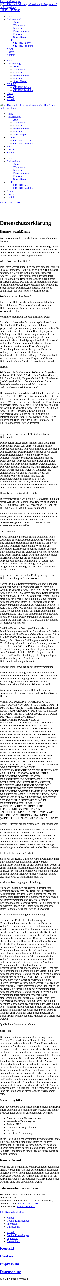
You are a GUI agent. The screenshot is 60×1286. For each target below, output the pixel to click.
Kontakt (11, 54)
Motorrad (18, 28)
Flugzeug (18, 34)
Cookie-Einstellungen (18, 1220)
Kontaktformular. (26, 1206)
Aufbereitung (14, 19)
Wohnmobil (19, 25)
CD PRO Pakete (22, 42)
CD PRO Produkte (23, 45)
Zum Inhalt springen (10, 1)
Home (10, 16)
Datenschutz (13, 1226)
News (10, 48)
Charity (10, 51)
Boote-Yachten (21, 31)
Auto (16, 22)
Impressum (12, 1223)
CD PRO (11, 40)
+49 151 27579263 (28, 1203)
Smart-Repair (20, 37)
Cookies (7, 1256)
